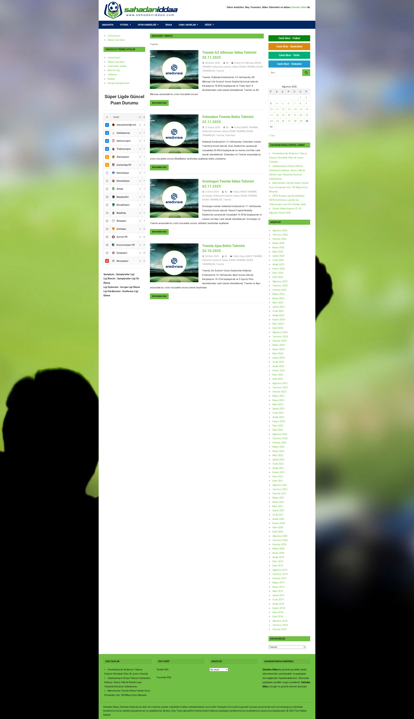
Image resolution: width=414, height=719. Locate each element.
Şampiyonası (122, 83)
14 (295, 109)
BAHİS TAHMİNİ (250, 127)
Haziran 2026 (279, 238)
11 (277, 109)
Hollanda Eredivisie (221, 66)
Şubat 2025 (278, 306)
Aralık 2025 (278, 264)
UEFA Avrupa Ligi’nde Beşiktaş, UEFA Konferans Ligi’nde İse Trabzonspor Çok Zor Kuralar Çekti (287, 200)
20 (289, 115)
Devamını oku (159, 103)
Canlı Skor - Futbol (289, 38)
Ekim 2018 (277, 612)
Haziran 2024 (279, 340)
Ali (227, 63)
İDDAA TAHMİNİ (247, 66)
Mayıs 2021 (278, 497)
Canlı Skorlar (187, 24)
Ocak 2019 (278, 599)
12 (283, 109)
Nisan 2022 (278, 451)
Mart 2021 (277, 506)
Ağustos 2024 (279, 332)
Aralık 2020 (278, 519)
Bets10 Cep (114, 70)
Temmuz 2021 (280, 489)
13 (289, 109)
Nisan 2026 (278, 247)
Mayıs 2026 (278, 243)
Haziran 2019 (279, 578)
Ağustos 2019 (279, 570)
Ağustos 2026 (279, 230)
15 (301, 109)
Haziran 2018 (279, 629)
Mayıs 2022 (278, 446)
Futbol (124, 24)
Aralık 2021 (278, 468)
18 (277, 115)
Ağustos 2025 (279, 281)
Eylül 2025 (277, 277)
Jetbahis (112, 74)
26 (283, 121)
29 (301, 121)
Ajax (242, 256)
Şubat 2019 (278, 595)
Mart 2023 (277, 404)
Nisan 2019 (278, 586)
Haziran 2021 (279, 493)
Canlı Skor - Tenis (289, 55)
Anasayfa (107, 24)
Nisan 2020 (278, 553)
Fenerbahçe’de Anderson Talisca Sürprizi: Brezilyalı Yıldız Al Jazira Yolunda (288, 157)
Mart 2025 (277, 302)
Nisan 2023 (278, 400)
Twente (220, 71)
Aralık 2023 (278, 366)
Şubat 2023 (278, 408)
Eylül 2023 (277, 378)
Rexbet (111, 78)
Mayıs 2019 (278, 582)
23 (307, 115)
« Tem (271, 135)
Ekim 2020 (277, 527)
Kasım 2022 (278, 421)
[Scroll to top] (408, 713)
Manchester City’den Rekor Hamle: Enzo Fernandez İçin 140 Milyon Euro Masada (289, 187)
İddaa (168, 24)
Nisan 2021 (278, 502)
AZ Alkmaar (248, 63)
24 (271, 121)
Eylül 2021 (277, 480)
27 (289, 121)
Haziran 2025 (279, 289)
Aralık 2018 (278, 603)
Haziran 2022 (279, 442)
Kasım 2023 (278, 370)
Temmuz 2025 (280, 285)
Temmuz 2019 (280, 574)
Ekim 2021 (277, 476)
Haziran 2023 (279, 391)
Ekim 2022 (277, 425)
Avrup (111, 83)
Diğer (208, 24)
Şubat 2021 (278, 510)
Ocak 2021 (278, 514)
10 (271, 109)
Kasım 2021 (278, 472)
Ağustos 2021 (279, 485)
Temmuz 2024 (280, 336)
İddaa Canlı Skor (116, 39)
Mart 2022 (277, 455)
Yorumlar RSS (164, 677)
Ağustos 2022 (279, 434)
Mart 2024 (277, 353)
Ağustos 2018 (279, 620)
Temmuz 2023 (280, 387)
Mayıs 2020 (278, 548)
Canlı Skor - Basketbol (289, 46)
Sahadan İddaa (299, 7)
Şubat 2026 (278, 255)
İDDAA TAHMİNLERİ (212, 199)
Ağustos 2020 (279, 536)
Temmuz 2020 (280, 540)
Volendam (230, 135)
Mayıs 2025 (278, 294)
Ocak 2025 (278, 311)
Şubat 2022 (278, 459)
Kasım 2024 (278, 319)
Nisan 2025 (278, 298)
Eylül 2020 (277, 531)
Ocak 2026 (278, 260)
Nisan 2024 (278, 349)
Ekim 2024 (277, 323)
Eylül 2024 (277, 328)
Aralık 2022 (278, 417)
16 (307, 109)
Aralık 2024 (278, 315)
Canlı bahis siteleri (117, 66)
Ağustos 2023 (279, 383)
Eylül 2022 (277, 429)
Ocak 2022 (278, 463)
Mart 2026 (277, 251)
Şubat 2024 (278, 357)
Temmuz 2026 (280, 234)
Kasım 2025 (278, 268)
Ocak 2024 (278, 361)
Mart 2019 (277, 591)
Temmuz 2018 (280, 625)
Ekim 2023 (277, 374)
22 (301, 115)
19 (283, 115)
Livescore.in (114, 35)
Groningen (207, 195)
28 (295, 121)
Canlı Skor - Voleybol (289, 63)
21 (295, 115)
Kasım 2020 (278, 523)
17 (271, 115)
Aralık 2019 (278, 557)
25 (277, 121)
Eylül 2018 (277, 616)
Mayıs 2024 (278, 344)
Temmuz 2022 (280, 438)
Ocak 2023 (278, 412)
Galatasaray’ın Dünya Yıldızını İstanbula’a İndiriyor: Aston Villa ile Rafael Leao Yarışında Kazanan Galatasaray (127, 682)
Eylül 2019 (277, 565)
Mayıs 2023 (278, 395)
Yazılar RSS (163, 669)
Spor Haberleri (147, 24)
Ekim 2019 (277, 561)
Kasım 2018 (278, 608)
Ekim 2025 (277, 272)
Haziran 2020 (279, 544)
